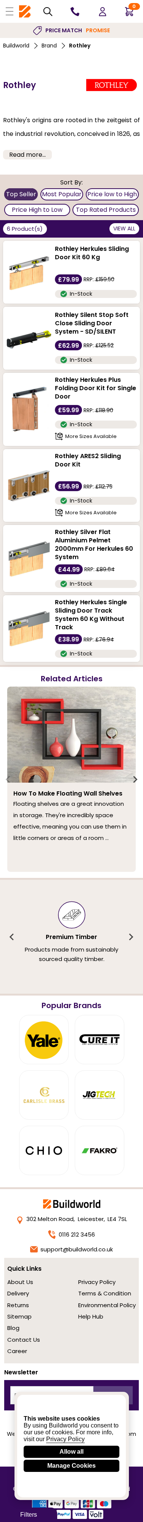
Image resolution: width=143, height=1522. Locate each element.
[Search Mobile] (47, 11)
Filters (28, 1514)
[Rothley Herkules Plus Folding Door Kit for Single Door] (29, 409)
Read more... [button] (27, 154)
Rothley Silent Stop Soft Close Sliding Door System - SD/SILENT (92, 323)
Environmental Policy (107, 1305)
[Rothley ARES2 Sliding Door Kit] (29, 485)
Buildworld (16, 45)
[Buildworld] (25, 11)
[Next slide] (135, 779)
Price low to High (112, 194)
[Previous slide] (8, 779)
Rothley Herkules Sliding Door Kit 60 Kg (92, 253)
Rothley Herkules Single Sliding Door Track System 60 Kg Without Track (91, 615)
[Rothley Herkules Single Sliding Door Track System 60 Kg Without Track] (29, 628)
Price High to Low (37, 209)
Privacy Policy (97, 1282)
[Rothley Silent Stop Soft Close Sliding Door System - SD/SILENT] (29, 338)
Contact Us (23, 1340)
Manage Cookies (71, 1465)
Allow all (71, 1451)
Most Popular (62, 194)
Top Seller (21, 194)
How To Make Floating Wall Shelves (67, 793)
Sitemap (19, 1316)
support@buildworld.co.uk (76, 1249)
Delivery (18, 1293)
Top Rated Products (106, 209)
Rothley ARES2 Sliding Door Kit (88, 460)
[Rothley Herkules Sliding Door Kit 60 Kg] (29, 272)
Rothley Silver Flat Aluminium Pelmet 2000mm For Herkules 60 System (94, 544)
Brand (49, 45)
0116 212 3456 (77, 1234)
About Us (20, 1282)
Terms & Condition (104, 1293)
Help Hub (90, 1316)
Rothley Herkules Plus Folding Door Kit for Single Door (95, 388)
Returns (18, 1305)
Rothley (79, 45)
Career (17, 1351)
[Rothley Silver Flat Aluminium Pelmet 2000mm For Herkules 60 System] (29, 558)
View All (124, 228)
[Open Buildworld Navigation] (9, 11)
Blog (13, 1328)
